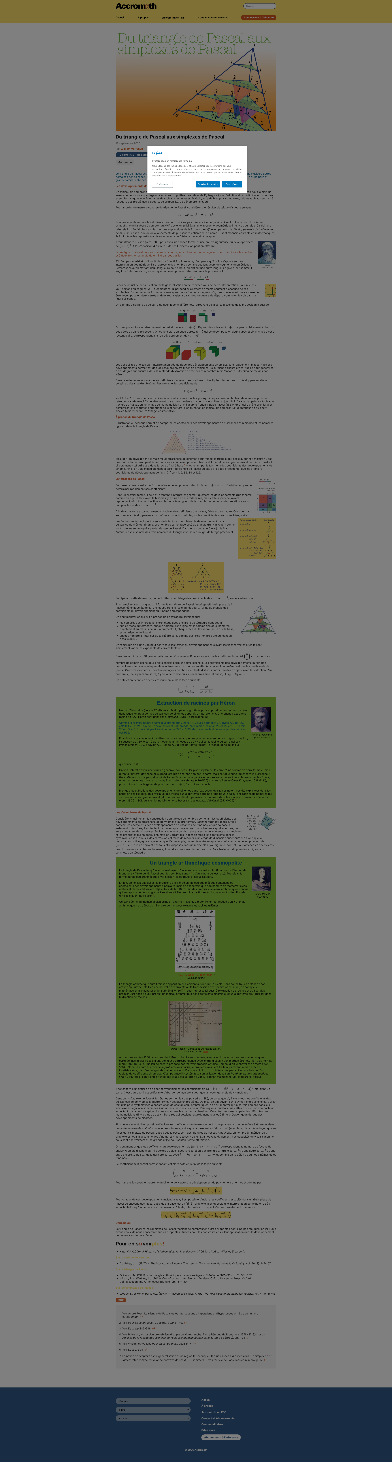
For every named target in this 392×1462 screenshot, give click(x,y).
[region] (197, 169)
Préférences (162, 184)
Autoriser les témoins (208, 184)
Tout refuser (232, 184)
